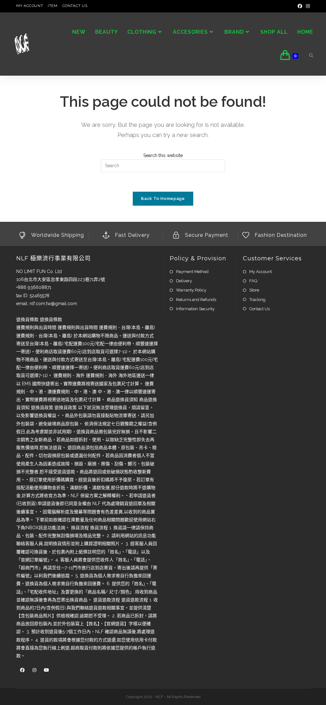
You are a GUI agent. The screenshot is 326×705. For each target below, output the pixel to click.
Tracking (257, 299)
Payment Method (192, 271)
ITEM (52, 5)
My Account (260, 271)
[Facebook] (300, 6)
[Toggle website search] (311, 56)
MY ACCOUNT (29, 5)
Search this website (163, 155)
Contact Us (259, 308)
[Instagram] (307, 6)
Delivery (184, 280)
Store (254, 290)
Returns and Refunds (196, 299)
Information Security (195, 308)
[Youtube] (46, 670)
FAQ (253, 280)
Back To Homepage (163, 198)
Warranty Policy (191, 290)
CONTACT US (75, 5)
